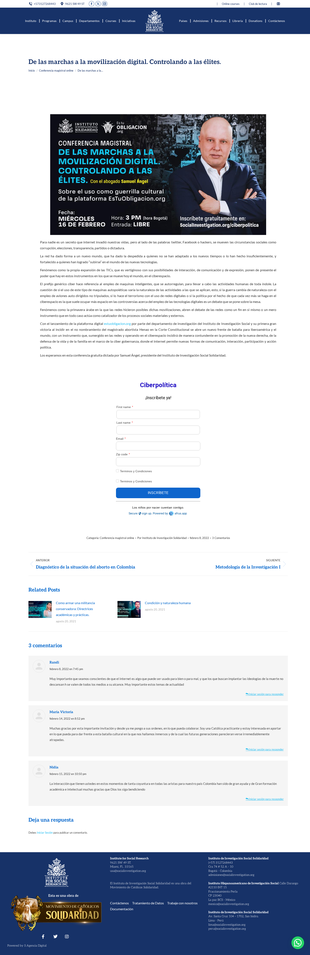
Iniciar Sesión (45, 832)
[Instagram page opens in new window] (104, 4)
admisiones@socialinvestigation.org (231, 875)
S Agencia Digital (35, 945)
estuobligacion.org (117, 323)
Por (162, 538)
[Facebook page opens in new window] (91, 4)
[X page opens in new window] (98, 4)
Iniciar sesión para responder (266, 694)
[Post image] (40, 609)
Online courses (231, 3)
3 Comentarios (221, 538)
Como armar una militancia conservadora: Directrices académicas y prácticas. (75, 609)
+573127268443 (45, 3)
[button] (297, 942)
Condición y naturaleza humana (168, 603)
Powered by (15, 945)
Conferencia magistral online (117, 538)
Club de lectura (258, 3)
